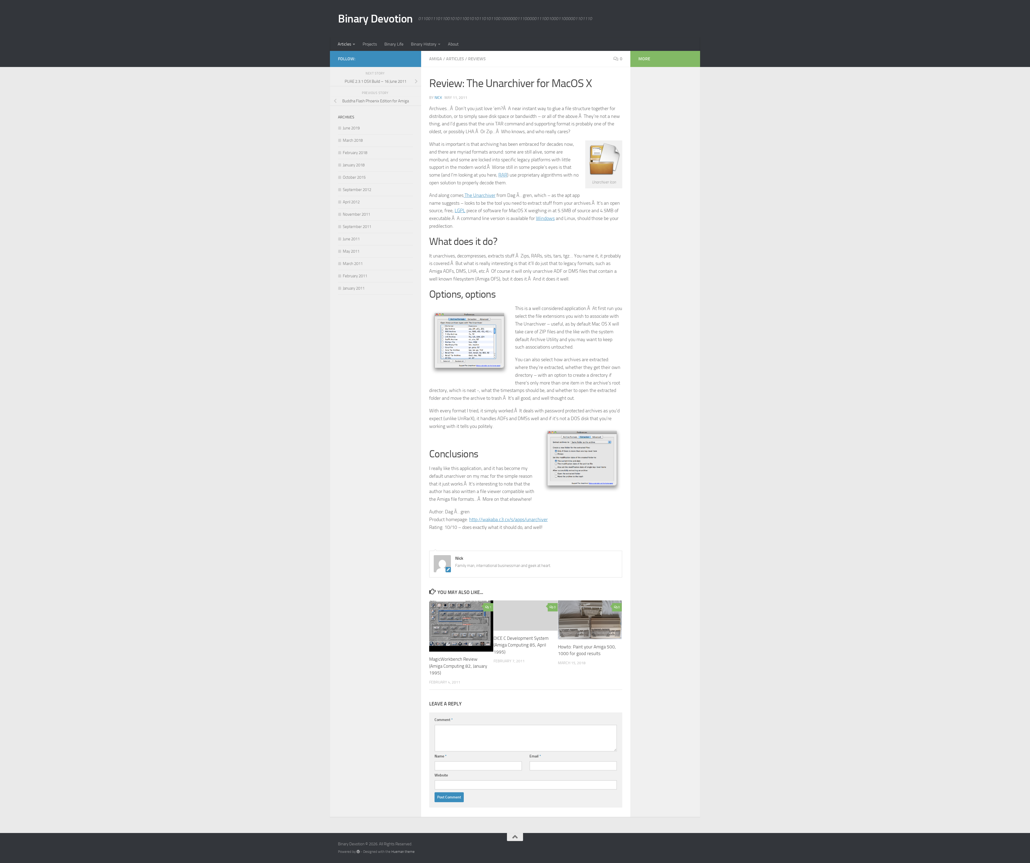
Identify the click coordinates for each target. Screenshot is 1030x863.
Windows (545, 218)
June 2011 (351, 239)
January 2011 (354, 288)
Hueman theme (403, 852)
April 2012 (351, 202)
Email (535, 756)
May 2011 (351, 251)
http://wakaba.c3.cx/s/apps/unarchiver (508, 519)
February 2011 (355, 276)
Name (441, 756)
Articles (344, 44)
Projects (370, 44)
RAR (502, 175)
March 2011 (353, 263)
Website (441, 775)
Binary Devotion (375, 18)
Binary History (423, 44)
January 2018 (354, 165)
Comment (444, 720)
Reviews (477, 58)
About (453, 44)
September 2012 (357, 189)
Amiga (435, 58)
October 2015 (354, 177)
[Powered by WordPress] (358, 851)
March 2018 (353, 140)
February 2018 (355, 152)
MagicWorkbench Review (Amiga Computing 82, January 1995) (458, 665)
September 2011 (357, 226)
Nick (438, 97)
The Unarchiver (479, 195)
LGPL (460, 211)
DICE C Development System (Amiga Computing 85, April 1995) (521, 645)
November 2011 (356, 214)
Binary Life (393, 44)
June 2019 (351, 128)
